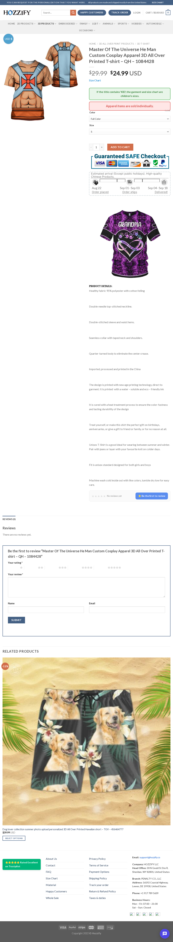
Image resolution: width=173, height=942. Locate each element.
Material (51, 884)
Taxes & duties (97, 897)
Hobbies (137, 23)
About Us (51, 858)
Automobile (154, 23)
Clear (167, 110)
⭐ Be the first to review (151, 495)
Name (11, 603)
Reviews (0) (9, 519)
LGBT (95, 23)
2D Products (25, 23)
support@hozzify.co (150, 857)
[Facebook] (132, 914)
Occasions (86, 30)
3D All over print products (116, 43)
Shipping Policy (98, 878)
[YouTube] (145, 914)
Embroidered (67, 23)
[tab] (9, 519)
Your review (15, 574)
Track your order (99, 884)
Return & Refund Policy (102, 891)
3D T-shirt (143, 43)
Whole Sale (52, 897)
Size (91, 125)
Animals (108, 23)
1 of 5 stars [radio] (13, 567)
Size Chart (95, 80)
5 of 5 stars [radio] (101, 567)
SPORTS (122, 23)
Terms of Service (98, 865)
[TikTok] (157, 914)
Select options (14, 838)
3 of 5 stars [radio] (51, 567)
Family (84, 23)
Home (11, 23)
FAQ (48, 871)
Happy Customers (56, 891)
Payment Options (99, 871)
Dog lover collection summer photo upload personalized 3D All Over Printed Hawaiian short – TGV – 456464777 (63, 829)
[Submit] (73, 13)
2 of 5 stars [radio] (31, 567)
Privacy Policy (97, 858)
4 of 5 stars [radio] (75, 567)
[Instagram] (138, 914)
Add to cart (120, 147)
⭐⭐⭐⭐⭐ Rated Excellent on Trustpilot (21, 864)
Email (92, 603)
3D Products (46, 23)
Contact (50, 865)
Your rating (15, 562)
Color (92, 112)
